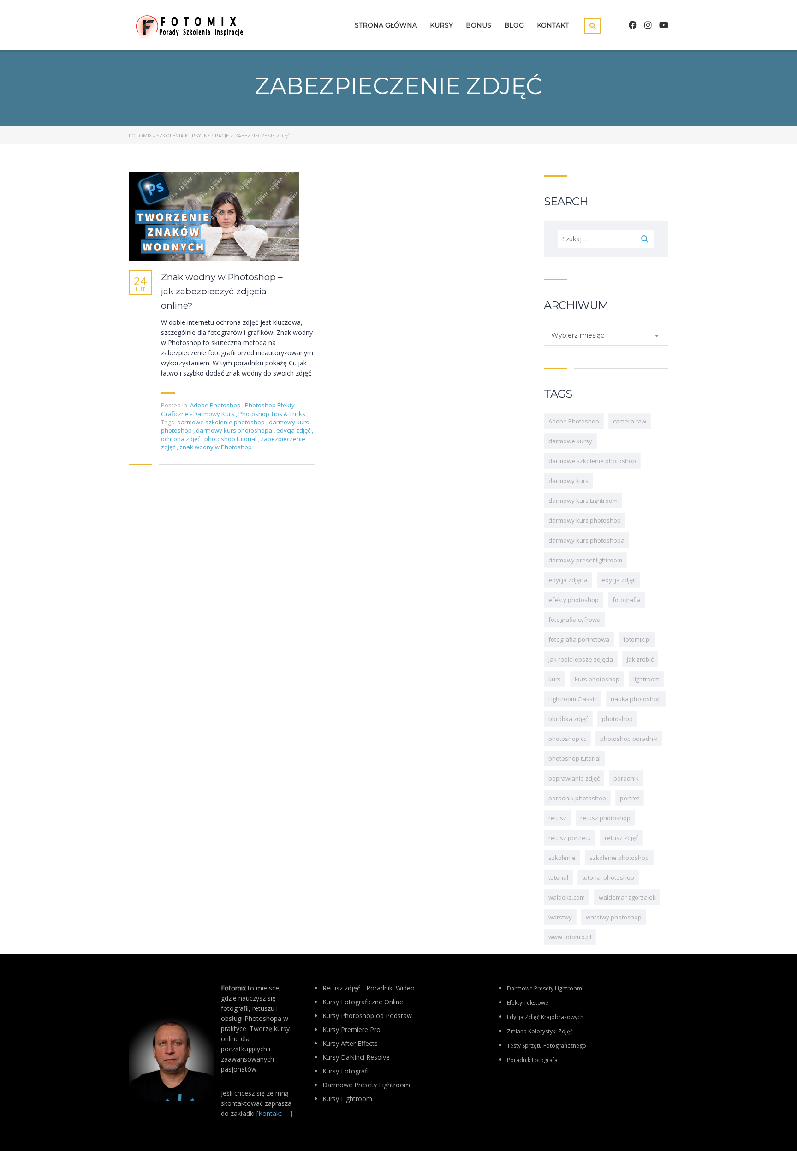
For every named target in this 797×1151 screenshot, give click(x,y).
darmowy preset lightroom (585, 560)
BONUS (478, 25)
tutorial (558, 877)
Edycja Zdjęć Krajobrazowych (545, 1017)
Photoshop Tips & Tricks (271, 414)
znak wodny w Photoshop (215, 447)
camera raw (629, 421)
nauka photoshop (636, 699)
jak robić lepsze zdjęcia (580, 659)
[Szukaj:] (606, 239)
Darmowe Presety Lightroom (544, 988)
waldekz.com (566, 897)
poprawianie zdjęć (574, 778)
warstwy (560, 917)
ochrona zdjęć (181, 439)
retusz (557, 818)
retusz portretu (569, 838)
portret (629, 798)
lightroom (646, 679)
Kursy (441, 25)
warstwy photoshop (614, 917)
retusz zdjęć (621, 838)
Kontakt (553, 25)
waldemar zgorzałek (627, 897)
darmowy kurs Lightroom (583, 500)
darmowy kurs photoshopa (235, 430)
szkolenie (562, 857)
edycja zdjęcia (568, 580)
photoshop (617, 719)
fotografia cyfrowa (574, 619)
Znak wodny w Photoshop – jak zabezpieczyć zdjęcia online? (222, 291)
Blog (514, 25)
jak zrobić (640, 659)
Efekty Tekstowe (527, 1003)
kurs (554, 679)
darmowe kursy (570, 441)
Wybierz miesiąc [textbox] (577, 335)
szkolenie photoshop (619, 857)
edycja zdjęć (294, 430)
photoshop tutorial (231, 439)
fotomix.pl (637, 639)
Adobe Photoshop (215, 405)
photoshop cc (567, 738)
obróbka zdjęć (568, 719)
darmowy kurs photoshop (584, 520)
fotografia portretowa (578, 639)
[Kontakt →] (274, 1113)
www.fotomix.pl (569, 937)
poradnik (626, 778)
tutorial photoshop (608, 877)
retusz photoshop (605, 818)
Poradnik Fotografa (532, 1060)
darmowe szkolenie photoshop (221, 422)
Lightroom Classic (572, 699)
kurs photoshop (597, 679)
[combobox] (606, 335)
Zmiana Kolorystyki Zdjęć (540, 1031)
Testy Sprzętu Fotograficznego (546, 1046)
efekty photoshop (573, 600)
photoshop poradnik (629, 738)
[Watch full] (214, 216)
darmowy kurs (568, 481)
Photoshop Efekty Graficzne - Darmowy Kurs (228, 409)
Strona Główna (386, 25)
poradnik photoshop (577, 798)
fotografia (627, 600)
